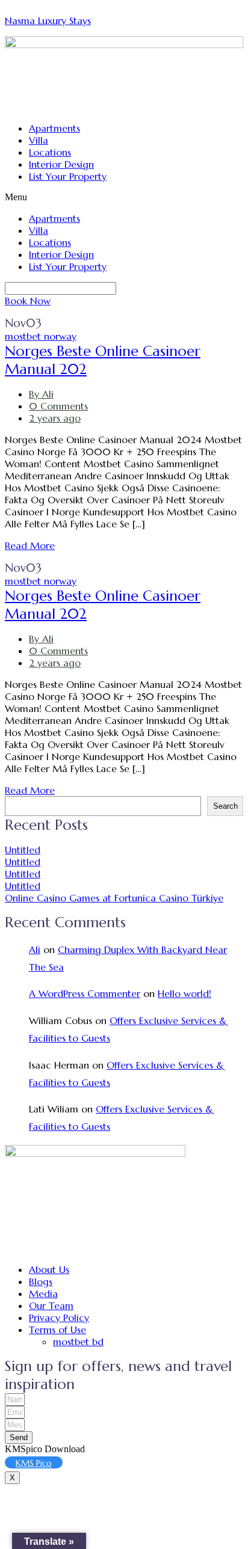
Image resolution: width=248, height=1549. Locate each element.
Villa (38, 140)
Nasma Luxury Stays (48, 20)
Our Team (51, 1305)
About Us (49, 1269)
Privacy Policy (59, 1317)
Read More (30, 545)
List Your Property (68, 176)
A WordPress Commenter (84, 993)
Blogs (40, 1281)
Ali (34, 949)
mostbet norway (40, 336)
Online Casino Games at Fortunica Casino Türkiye (114, 898)
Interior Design (61, 164)
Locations (50, 152)
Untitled (22, 850)
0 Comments (58, 406)
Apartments (54, 128)
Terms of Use (57, 1330)
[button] (124, 197)
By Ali (41, 394)
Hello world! (184, 993)
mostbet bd (78, 1342)
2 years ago (55, 418)
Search (225, 806)
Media (43, 1293)
